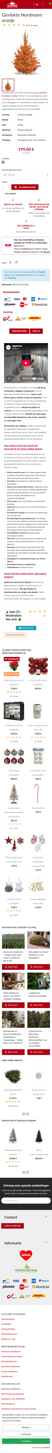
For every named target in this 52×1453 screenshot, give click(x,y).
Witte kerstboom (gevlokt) (12, 1394)
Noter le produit (26, 628)
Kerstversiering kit (9, 1334)
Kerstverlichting (8, 1329)
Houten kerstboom (9, 1371)
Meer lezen (11, 967)
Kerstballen (6, 1324)
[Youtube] (20, 1233)
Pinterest (16, 262)
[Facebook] (3, 1233)
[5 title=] (38, 611)
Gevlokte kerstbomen (10, 1366)
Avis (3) (36, 331)
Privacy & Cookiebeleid (41, 1448)
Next (27, 1113)
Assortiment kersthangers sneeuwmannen (38, 861)
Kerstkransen (7, 1376)
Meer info (47, 252)
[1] (2, 25)
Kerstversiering (7, 1319)
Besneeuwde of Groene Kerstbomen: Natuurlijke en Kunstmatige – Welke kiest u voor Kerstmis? (13, 1037)
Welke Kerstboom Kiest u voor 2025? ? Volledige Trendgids (12, 996)
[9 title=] (42, 615)
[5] (12, 25)
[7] (17, 25)
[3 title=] (33, 611)
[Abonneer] (47, 1201)
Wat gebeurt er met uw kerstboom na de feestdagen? (39, 955)
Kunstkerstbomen (9, 1361)
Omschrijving (19, 331)
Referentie (6, 284)
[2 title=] (11, 737)
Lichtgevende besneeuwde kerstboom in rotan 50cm (14, 812)
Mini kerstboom (8, 1404)
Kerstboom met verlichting (13, 1399)
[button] (12, 1226)
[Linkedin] (32, 1233)
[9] (21, 25)
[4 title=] (17, 737)
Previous (23, 1113)
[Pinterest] (9, 1233)
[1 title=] (28, 611)
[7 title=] (42, 611)
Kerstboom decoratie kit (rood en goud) (18, 1409)
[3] (7, 25)
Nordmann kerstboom (11, 1351)
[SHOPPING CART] (49, 4)
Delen (10, 262)
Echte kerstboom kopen (12, 1356)
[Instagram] (15, 1233)
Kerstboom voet (8, 1339)
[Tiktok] (26, 1233)
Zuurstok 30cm (38, 808)
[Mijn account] (45, 4)
